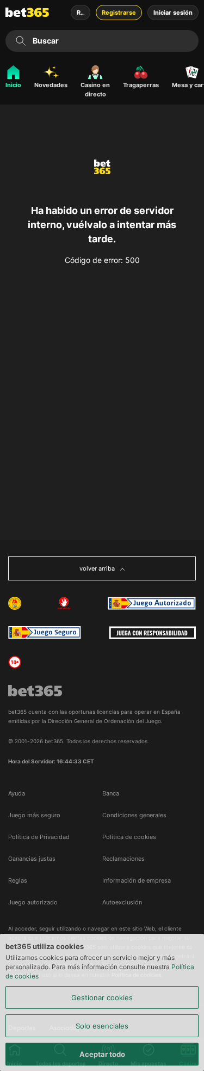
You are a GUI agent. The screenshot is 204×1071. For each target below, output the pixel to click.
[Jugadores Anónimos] (14, 603)
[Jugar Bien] (44, 632)
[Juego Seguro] (152, 603)
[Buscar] (21, 41)
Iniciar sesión (173, 12)
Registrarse (119, 12)
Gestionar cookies (102, 997)
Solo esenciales (102, 1025)
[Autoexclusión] (64, 603)
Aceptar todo (102, 1054)
